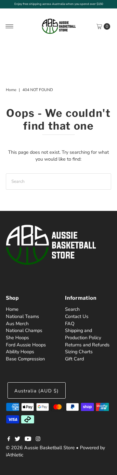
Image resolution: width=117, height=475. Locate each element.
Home (11, 89)
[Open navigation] (10, 26)
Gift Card (74, 359)
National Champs (24, 330)
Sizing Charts (79, 351)
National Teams (22, 316)
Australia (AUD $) (36, 391)
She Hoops (17, 337)
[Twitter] (17, 439)
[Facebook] (8, 439)
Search (72, 309)
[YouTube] (28, 439)
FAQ (69, 323)
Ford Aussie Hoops (26, 344)
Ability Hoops (20, 351)
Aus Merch (17, 323)
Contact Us (76, 316)
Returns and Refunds (87, 344)
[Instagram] (38, 439)
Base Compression (25, 359)
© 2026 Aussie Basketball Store (40, 447)
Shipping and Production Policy (83, 334)
